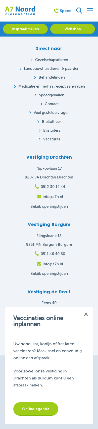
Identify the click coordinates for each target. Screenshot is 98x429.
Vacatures (51, 139)
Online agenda (36, 409)
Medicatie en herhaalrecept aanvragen (51, 86)
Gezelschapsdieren (51, 60)
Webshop (73, 29)
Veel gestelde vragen (52, 113)
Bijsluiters (51, 130)
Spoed (66, 11)
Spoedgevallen (51, 95)
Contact (52, 104)
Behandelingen (52, 77)
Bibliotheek (52, 122)
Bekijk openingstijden (49, 206)
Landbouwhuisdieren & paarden (51, 69)
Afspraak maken (25, 29)
